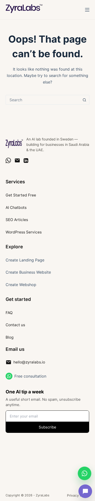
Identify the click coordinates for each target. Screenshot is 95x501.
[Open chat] (85, 491)
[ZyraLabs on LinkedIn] (26, 160)
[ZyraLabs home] (14, 143)
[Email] (17, 160)
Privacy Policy (78, 495)
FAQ (9, 312)
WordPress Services (24, 232)
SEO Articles (17, 219)
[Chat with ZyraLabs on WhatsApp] (84, 473)
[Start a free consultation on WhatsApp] (9, 376)
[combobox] (43, 100)
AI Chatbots (16, 207)
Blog (9, 337)
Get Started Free (21, 195)
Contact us (15, 325)
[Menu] (87, 10)
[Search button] (84, 99)
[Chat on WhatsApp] (8, 160)
